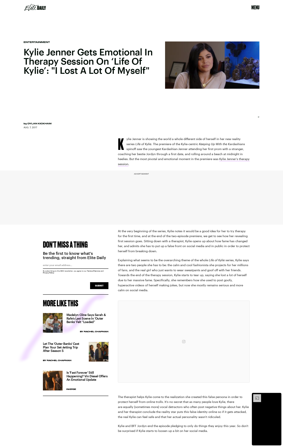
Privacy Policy (48, 273)
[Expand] (255, 396)
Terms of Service (93, 271)
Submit (99, 285)
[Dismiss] (277, 396)
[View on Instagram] (184, 341)
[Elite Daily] (35, 7)
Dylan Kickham (39, 123)
